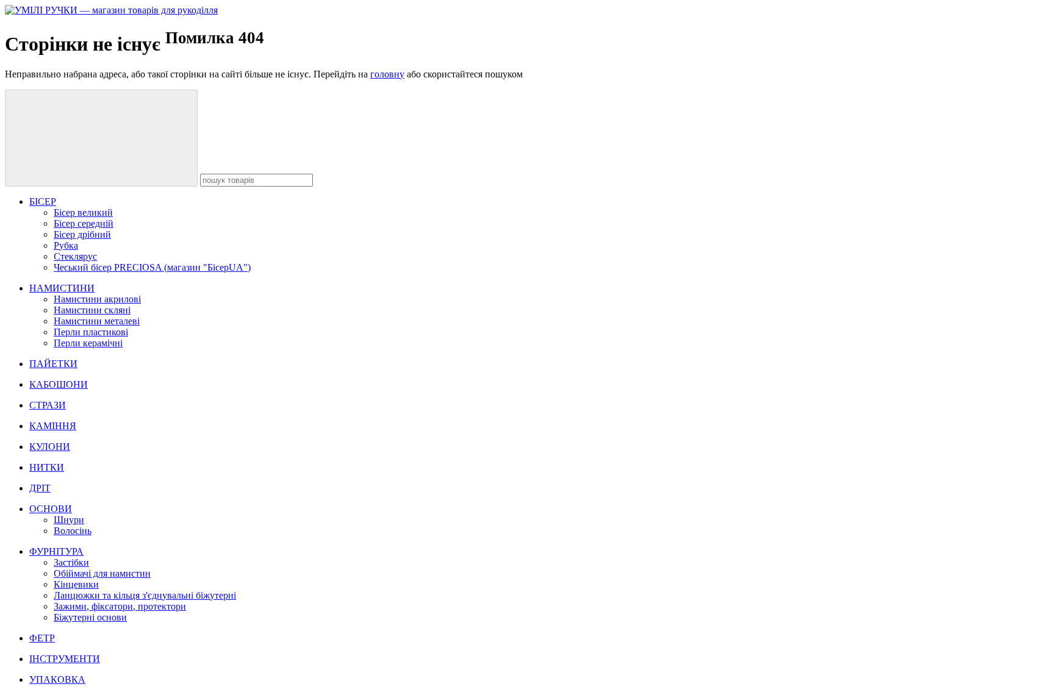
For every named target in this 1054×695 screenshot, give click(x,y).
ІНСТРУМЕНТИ (64, 659)
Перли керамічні (88, 343)
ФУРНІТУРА (56, 551)
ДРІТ (40, 488)
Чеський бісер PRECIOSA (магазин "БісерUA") (152, 267)
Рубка (66, 245)
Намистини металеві (97, 321)
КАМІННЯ (52, 426)
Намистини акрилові (97, 299)
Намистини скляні (92, 310)
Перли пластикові (91, 332)
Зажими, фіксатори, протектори (120, 606)
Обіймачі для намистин (102, 573)
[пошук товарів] (101, 138)
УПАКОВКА (57, 679)
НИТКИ (46, 467)
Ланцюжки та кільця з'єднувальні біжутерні (145, 595)
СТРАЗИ (47, 405)
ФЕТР (42, 638)
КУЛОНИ (49, 446)
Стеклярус (75, 256)
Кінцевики (76, 584)
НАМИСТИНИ (62, 288)
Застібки (71, 562)
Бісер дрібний (82, 234)
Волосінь (72, 531)
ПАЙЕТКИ (53, 363)
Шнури (69, 520)
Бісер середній (83, 223)
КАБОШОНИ (58, 384)
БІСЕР (42, 201)
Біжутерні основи (90, 617)
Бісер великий (83, 212)
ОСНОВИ (50, 509)
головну (387, 74)
